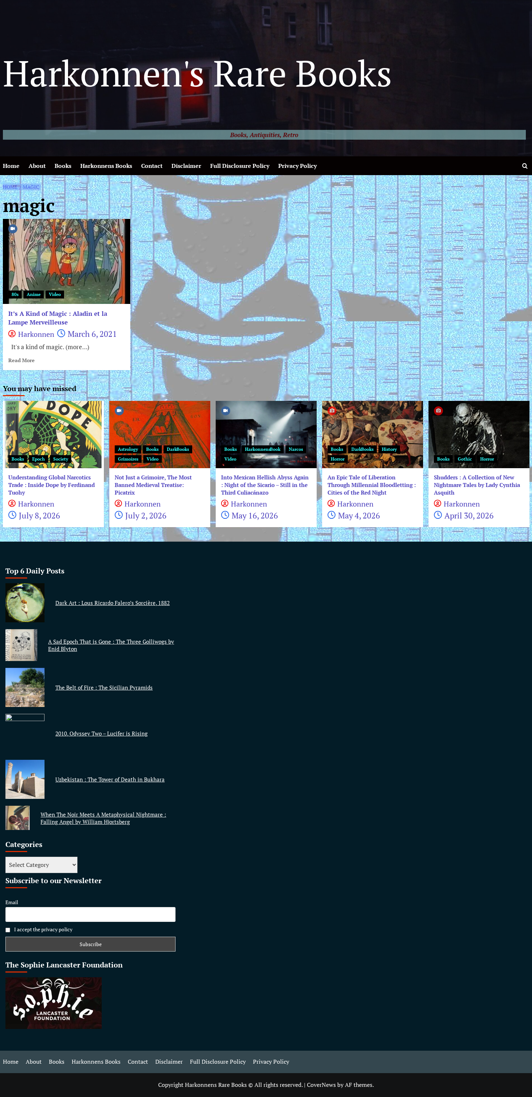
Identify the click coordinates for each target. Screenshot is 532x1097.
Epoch (38, 459)
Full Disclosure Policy (239, 166)
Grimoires (128, 459)
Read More (21, 360)
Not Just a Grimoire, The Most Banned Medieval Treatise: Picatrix (153, 485)
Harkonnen (36, 334)
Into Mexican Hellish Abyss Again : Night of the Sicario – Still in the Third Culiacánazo (265, 485)
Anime (34, 294)
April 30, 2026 (469, 515)
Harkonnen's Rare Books (197, 73)
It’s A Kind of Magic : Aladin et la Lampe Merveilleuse (57, 317)
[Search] (524, 166)
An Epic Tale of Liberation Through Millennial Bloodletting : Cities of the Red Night (372, 485)
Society (60, 459)
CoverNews (321, 1085)
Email (11, 902)
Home (11, 166)
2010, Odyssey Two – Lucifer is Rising (101, 733)
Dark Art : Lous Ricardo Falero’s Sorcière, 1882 (112, 602)
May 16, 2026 (255, 515)
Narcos (296, 449)
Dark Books (178, 449)
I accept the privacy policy (42, 929)
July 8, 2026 (39, 515)
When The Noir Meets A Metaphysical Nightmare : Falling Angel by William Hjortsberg (103, 818)
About (37, 166)
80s (15, 294)
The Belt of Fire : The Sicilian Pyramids (104, 687)
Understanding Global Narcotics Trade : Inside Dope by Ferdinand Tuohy (51, 485)
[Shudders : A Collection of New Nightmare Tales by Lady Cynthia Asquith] (478, 434)
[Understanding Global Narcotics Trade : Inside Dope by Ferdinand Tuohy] (53, 434)
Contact (151, 166)
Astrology (128, 449)
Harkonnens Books (106, 166)
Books (63, 166)
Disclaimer (186, 166)
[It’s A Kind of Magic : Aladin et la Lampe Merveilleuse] (67, 261)
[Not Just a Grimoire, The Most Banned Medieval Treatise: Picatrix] (159, 434)
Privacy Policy (297, 166)
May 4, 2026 (359, 515)
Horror (338, 459)
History (389, 449)
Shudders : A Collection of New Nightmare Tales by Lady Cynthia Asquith (477, 485)
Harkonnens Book (262, 449)
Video (55, 294)
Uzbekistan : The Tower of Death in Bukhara (110, 779)
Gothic (465, 459)
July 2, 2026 (145, 515)
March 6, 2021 (92, 334)
